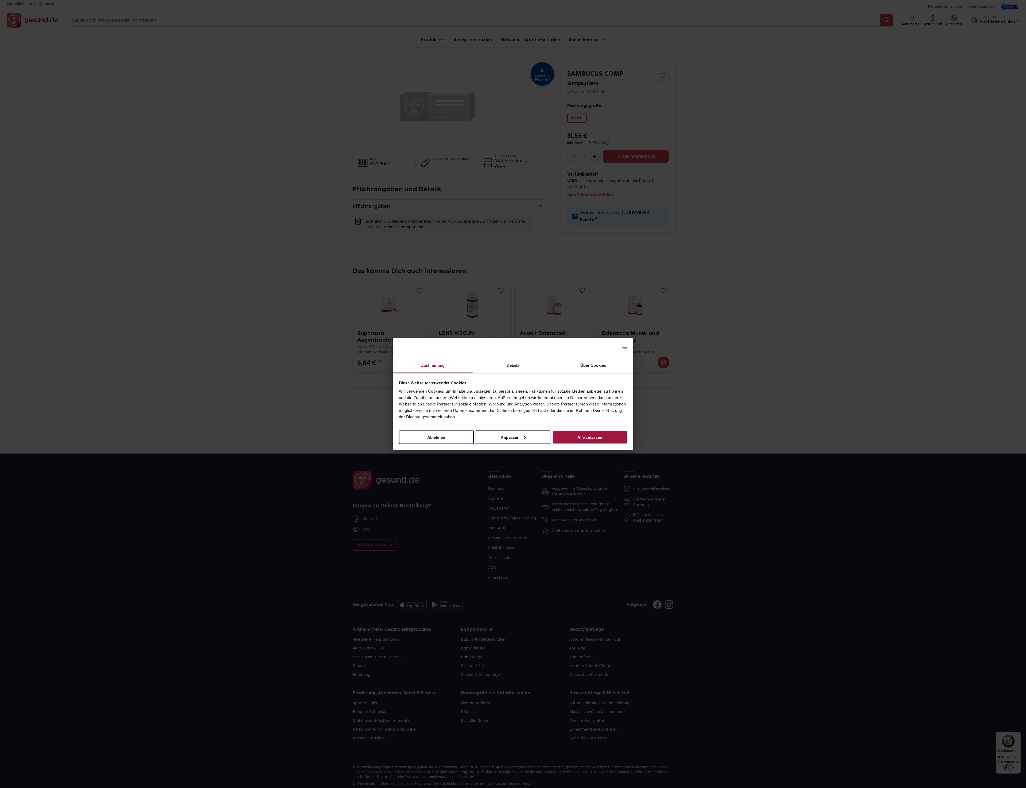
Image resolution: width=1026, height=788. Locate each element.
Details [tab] (513, 365)
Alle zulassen (589, 437)
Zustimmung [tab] (433, 365)
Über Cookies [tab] (593, 365)
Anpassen (510, 437)
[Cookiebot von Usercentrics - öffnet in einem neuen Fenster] (604, 348)
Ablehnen (436, 437)
